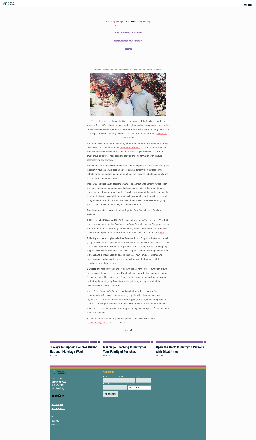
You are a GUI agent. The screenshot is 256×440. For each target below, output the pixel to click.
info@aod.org (58, 388)
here (162, 232)
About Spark (57, 404)
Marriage (97, 69)
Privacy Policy (58, 408)
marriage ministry (110, 69)
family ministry (139, 69)
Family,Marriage (125, 69)
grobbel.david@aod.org (98, 322)
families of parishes (154, 69)
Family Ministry (143, 21)
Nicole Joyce (111, 21)
